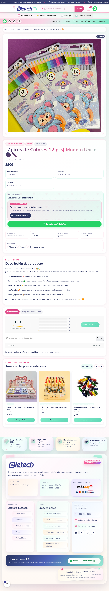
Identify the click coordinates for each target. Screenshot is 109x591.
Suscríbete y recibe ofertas (53, 545)
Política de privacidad (54, 520)
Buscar (79, 9)
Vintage (67, 15)
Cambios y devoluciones (55, 532)
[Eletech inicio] (21, 464)
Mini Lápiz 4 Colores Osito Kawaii (54, 407)
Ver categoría (87, 366)
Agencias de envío (53, 538)
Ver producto (21, 420)
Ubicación (91, 21)
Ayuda (102, 21)
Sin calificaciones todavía (24, 160)
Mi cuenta (56, 21)
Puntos (67, 21)
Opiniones (79, 21)
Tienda (12, 29)
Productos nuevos (22, 526)
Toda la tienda (85, 15)
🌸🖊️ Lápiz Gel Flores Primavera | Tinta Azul (87, 410)
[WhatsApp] (95, 8)
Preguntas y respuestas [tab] (31, 312)
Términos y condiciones (54, 526)
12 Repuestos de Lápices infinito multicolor (20, 408)
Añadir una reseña (90, 325)
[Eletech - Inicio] (25, 8)
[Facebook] (9, 21)
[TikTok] (19, 21)
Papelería (25, 15)
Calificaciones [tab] (12, 312)
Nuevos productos (48, 15)
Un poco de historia (53, 514)
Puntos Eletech (21, 538)
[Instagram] (14, 21)
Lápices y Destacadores (24, 29)
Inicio (6, 29)
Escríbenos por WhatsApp (85, 561)
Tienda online (20, 514)
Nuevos (29, 144)
